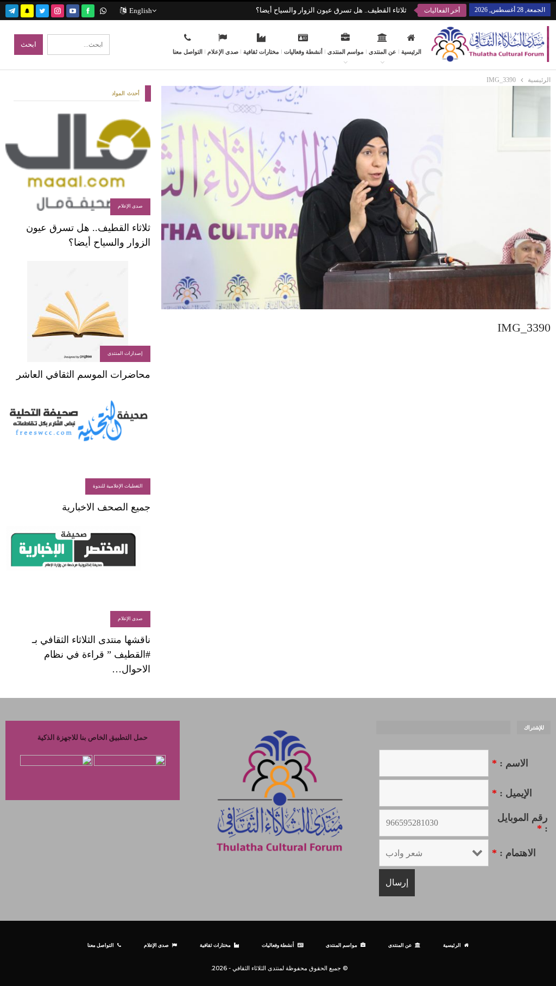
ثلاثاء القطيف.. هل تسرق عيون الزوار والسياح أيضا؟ (331, 10)
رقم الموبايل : (522, 823)
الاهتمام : (514, 852)
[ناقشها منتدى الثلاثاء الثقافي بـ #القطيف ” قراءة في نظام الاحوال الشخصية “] (77, 576)
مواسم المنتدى (345, 51)
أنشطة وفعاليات (303, 51)
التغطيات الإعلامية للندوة (118, 486)
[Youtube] (72, 9)
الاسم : (510, 763)
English (140, 11)
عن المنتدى (382, 51)
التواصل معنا (188, 51)
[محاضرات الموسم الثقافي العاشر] (77, 312)
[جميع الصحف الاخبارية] (77, 444)
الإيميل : (512, 793)
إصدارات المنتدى (125, 353)
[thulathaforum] (87, 9)
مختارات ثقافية (261, 51)
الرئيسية (411, 51)
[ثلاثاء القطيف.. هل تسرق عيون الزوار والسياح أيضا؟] (77, 164)
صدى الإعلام (222, 51)
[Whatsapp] (103, 9)
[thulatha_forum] (57, 9)
